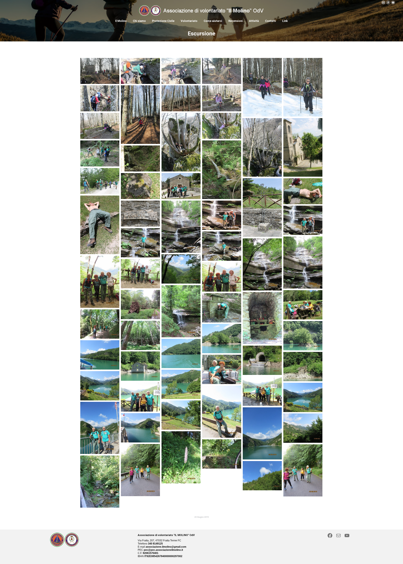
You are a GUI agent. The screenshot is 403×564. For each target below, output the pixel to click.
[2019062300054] (302, 147)
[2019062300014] (140, 397)
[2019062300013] (302, 397)
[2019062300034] (140, 273)
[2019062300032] (181, 311)
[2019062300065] (221, 71)
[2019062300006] (181, 457)
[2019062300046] (302, 191)
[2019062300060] (181, 98)
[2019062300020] (140, 366)
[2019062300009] (262, 433)
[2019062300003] (302, 470)
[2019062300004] (140, 470)
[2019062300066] (181, 71)
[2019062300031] (140, 304)
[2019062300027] (99, 324)
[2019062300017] (181, 384)
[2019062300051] (140, 158)
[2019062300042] (221, 215)
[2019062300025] (302, 335)
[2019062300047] (262, 207)
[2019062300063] (302, 87)
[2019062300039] (221, 246)
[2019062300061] (140, 114)
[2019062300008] (140, 427)
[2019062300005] (221, 454)
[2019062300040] (140, 242)
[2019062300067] (140, 71)
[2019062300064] (262, 87)
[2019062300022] (99, 355)
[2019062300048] (181, 186)
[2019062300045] (99, 225)
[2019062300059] (221, 98)
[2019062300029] (262, 318)
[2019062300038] (302, 262)
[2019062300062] (99, 98)
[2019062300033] (221, 277)
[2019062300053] (99, 153)
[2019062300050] (99, 181)
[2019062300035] (99, 282)
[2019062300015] (262, 391)
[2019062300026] (140, 335)
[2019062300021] (262, 360)
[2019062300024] (221, 338)
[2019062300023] (181, 353)
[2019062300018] (221, 369)
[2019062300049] (140, 186)
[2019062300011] (181, 415)
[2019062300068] (99, 71)
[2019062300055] (262, 147)
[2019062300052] (221, 169)
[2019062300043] (181, 227)
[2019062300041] (302, 220)
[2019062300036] (181, 269)
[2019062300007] (302, 428)
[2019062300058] (99, 126)
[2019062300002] (99, 482)
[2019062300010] (99, 428)
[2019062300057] (181, 142)
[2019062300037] (262, 264)
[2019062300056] (221, 126)
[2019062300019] (302, 366)
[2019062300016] (99, 385)
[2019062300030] (302, 304)
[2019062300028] (221, 307)
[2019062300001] (262, 475)
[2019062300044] (140, 214)
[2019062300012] (221, 412)
